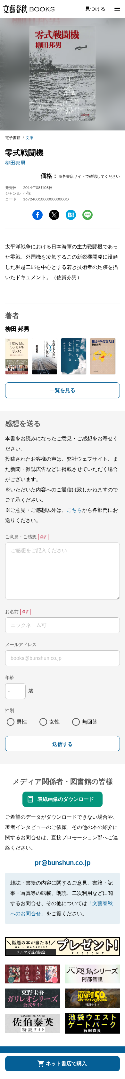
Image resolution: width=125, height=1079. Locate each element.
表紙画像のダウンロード (66, 799)
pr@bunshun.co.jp (63, 862)
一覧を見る (62, 390)
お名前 (12, 612)
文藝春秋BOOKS (28, 9)
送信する (62, 744)
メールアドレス (21, 645)
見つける (95, 9)
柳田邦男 (15, 163)
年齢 (9, 678)
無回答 (89, 721)
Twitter (54, 215)
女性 (54, 721)
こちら (74, 510)
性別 (9, 710)
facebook (37, 215)
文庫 (29, 138)
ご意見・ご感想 (21, 537)
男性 (22, 721)
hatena (71, 215)
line (87, 215)
